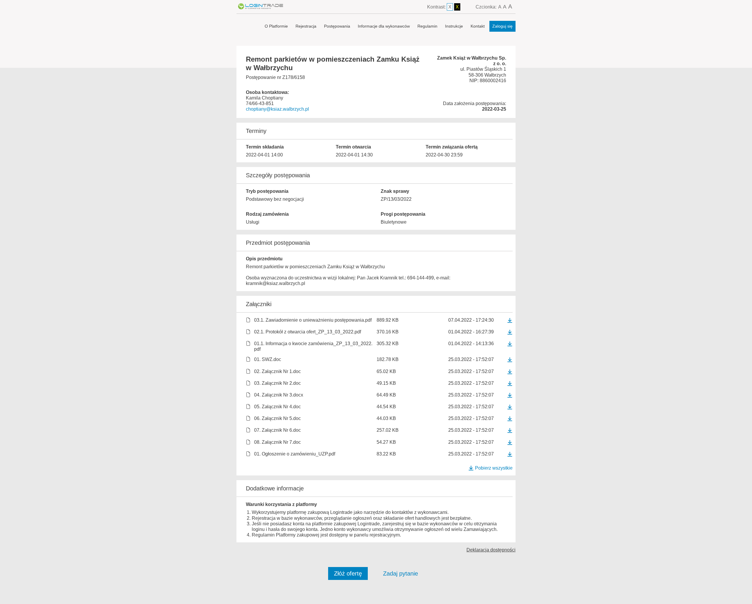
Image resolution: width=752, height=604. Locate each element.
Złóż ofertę (348, 573)
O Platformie (276, 26)
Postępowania (337, 26)
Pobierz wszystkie (494, 467)
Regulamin (427, 26)
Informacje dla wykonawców (384, 26)
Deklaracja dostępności (491, 549)
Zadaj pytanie (400, 573)
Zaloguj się (502, 26)
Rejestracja (306, 26)
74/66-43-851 (260, 103)
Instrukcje (454, 26)
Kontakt (478, 26)
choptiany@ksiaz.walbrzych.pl (277, 109)
